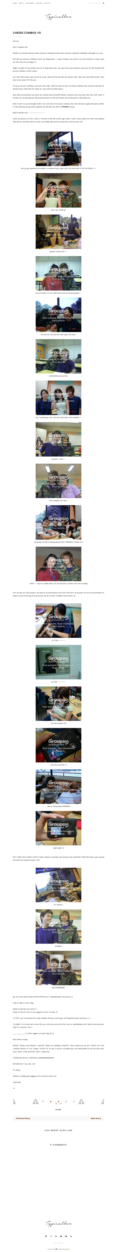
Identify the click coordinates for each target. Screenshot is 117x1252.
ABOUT (21, 3)
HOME (15, 3)
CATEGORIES (30, 3)
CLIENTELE (39, 3)
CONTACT (47, 3)
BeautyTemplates (64, 1249)
